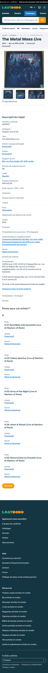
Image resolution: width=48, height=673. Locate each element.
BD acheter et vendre (11, 597)
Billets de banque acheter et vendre (17, 621)
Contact (5, 568)
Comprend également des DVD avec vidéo (21, 242)
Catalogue (30, 13)
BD (18, 28)
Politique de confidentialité (31, 665)
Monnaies (26, 28)
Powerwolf (31, 43)
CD (21, 161)
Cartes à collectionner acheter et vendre (19, 644)
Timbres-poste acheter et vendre (16, 593)
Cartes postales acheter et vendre (16, 626)
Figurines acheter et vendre (14, 616)
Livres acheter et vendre (12, 607)
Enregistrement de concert (14, 244)
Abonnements (8, 542)
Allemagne (7, 210)
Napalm (5, 176)
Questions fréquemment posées (15, 563)
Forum (43, 13)
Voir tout (8, 486)
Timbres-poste (8, 28)
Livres (34, 28)
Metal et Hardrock (10, 252)
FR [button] (31, 7)
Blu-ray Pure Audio (10, 161)
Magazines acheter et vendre (14, 612)
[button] (39, 7)
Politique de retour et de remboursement (19, 577)
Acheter (5, 13)
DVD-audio (29, 161)
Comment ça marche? (11, 558)
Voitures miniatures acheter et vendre (18, 630)
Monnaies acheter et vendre (14, 602)
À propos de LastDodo (11, 524)
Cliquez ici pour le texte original (16, 289)
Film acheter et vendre (11, 640)
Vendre (17, 13)
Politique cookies (8, 667)
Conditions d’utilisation (10, 665)
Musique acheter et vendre (13, 635)
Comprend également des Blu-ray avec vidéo (22, 239)
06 (3, 169)
